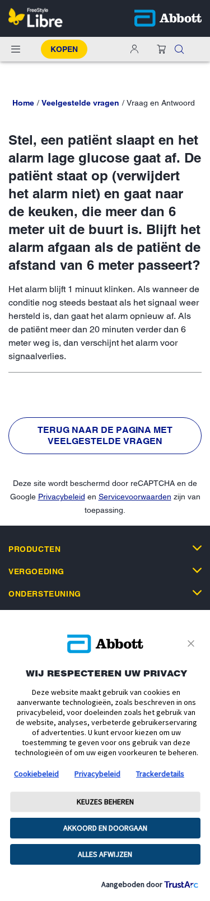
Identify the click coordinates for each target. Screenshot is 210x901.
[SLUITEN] (192, 643)
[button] (179, 49)
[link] (23, 102)
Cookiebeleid (36, 774)
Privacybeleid (61, 496)
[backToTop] (195, 776)
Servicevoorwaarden (135, 496)
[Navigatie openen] (15, 49)
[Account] (134, 49)
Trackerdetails (160, 774)
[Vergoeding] (197, 570)
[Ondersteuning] (197, 592)
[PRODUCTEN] (197, 548)
